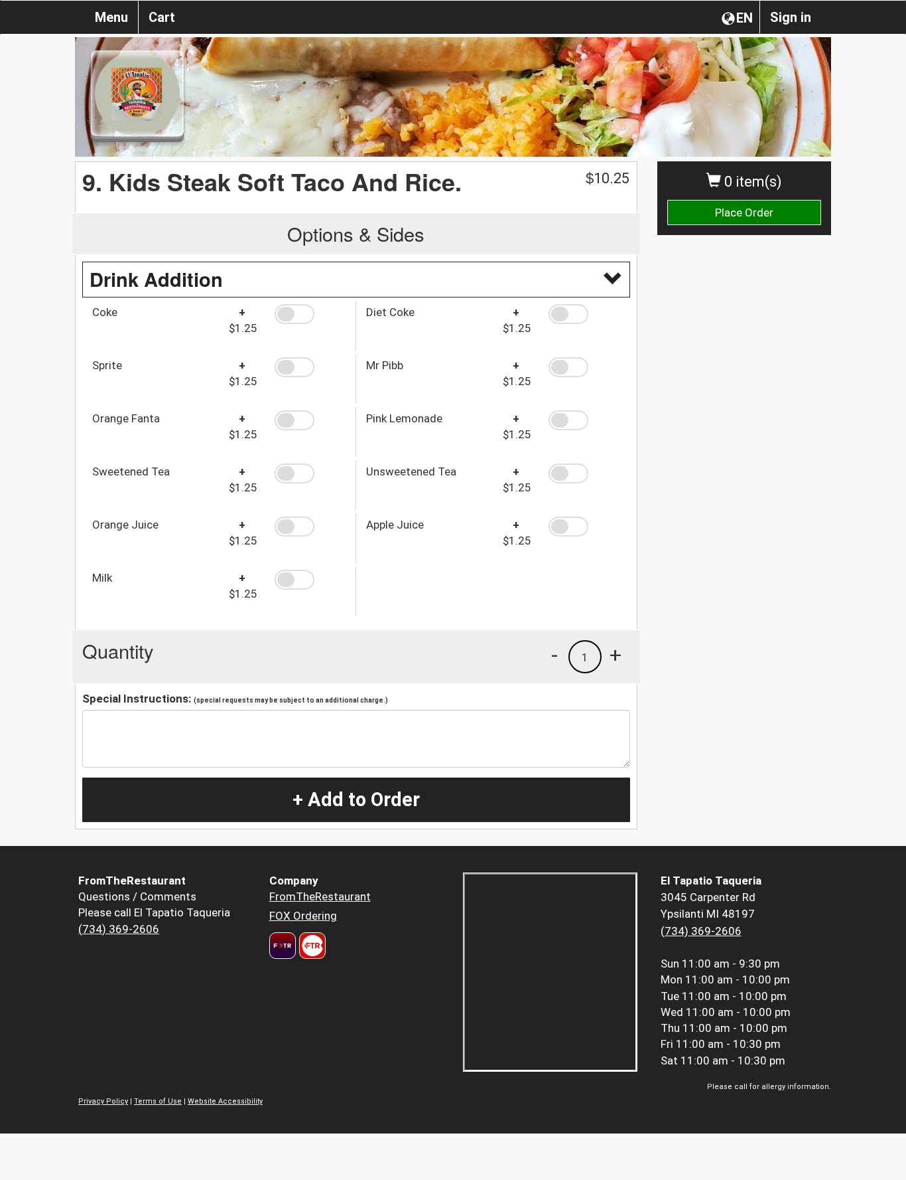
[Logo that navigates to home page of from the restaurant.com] (282, 945)
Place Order (744, 212)
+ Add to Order (356, 799)
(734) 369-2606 (118, 929)
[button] (310, 314)
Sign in (790, 17)
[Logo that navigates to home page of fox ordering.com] (311, 945)
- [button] (554, 654)
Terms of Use (158, 1101)
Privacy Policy (103, 1101)
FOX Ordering (303, 915)
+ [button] (615, 654)
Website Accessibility (225, 1101)
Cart (162, 17)
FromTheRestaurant (320, 896)
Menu (111, 17)
